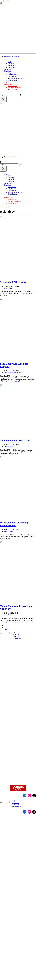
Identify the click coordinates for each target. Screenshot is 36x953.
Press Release (8, 372)
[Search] (1, 93)
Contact (6, 82)
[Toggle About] (35, 174)
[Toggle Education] (35, 185)
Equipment (11, 65)
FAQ (10, 62)
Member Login (16, 638)
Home (1, 206)
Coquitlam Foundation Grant (15, 440)
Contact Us (15, 636)
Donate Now (12, 86)
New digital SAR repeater (13, 282)
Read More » (16, 381)
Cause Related (13, 89)
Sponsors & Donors (14, 87)
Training (11, 63)
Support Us (15, 634)
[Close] (3, 99)
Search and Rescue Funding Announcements (14, 524)
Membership (8, 69)
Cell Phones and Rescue (16, 78)
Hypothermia (12, 80)
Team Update (8, 288)
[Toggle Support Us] (35, 198)
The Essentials (13, 75)
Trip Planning (12, 76)
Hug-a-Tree (12, 73)
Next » (6, 629)
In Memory (12, 67)
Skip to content (5, 1)
